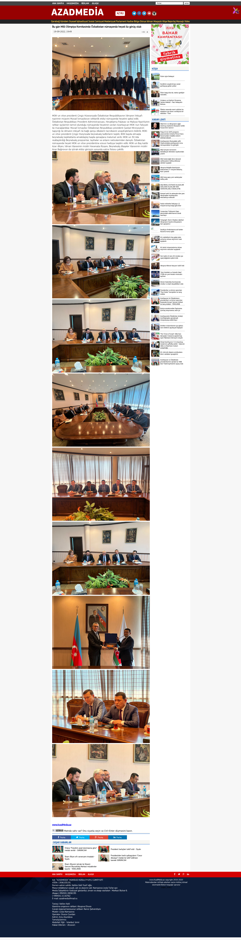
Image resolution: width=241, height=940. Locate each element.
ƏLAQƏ (95, 3)
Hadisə (130, 21)
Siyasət (72, 21)
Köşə (164, 21)
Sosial (91, 21)
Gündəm (64, 21)
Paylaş (62, 837)
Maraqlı (180, 21)
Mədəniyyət (109, 21)
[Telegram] (134, 15)
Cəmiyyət (99, 21)
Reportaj (172, 21)
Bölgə (136, 21)
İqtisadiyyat (82, 21)
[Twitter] (144, 15)
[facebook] (174, 874)
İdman (150, 21)
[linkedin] (188, 874)
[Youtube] (149, 15)
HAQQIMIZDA (73, 3)
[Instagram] (154, 15)
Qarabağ (55, 21)
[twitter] (179, 874)
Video (187, 21)
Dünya (143, 21)
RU (122, 13)
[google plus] (183, 874)
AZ (118, 13)
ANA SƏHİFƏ (58, 3)
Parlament (121, 21)
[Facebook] (139, 15)
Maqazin (158, 21)
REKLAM (85, 3)
